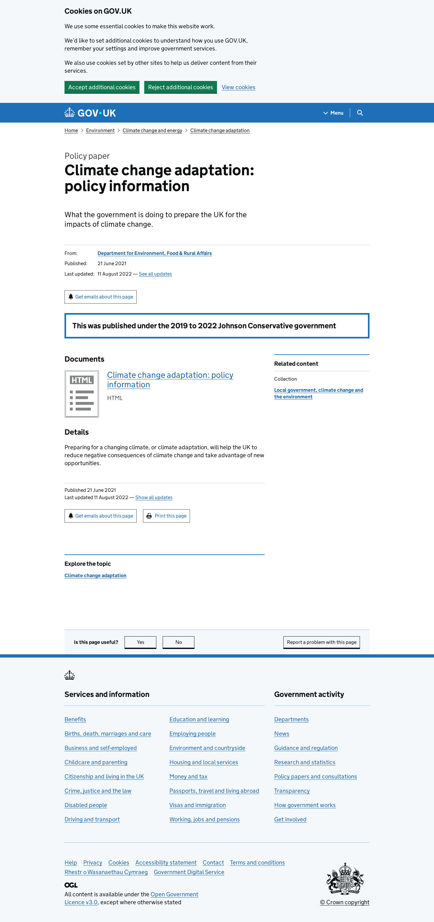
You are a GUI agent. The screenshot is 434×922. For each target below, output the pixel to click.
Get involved (290, 819)
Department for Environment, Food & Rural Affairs (155, 253)
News (281, 733)
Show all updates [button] (154, 497)
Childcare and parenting (95, 762)
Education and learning (199, 719)
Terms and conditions (257, 862)
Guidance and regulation (306, 748)
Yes (146, 642)
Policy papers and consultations (315, 776)
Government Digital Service (189, 872)
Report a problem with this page (321, 642)
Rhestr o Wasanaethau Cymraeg (106, 872)
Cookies (118, 862)
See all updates (155, 274)
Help (70, 862)
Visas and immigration (197, 805)
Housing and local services (203, 762)
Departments (291, 719)
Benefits (75, 719)
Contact (213, 862)
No (184, 642)
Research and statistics (305, 762)
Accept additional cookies (102, 87)
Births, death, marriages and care (107, 733)
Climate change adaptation (220, 130)
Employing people (192, 733)
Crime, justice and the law (98, 790)
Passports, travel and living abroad (214, 790)
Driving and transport (92, 819)
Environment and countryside (207, 748)
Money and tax (188, 776)
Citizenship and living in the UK (104, 776)
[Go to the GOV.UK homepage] (90, 113)
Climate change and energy (152, 130)
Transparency (292, 790)
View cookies (238, 87)
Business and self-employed (100, 748)
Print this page (170, 516)
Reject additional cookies (180, 87)
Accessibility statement (166, 862)
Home (71, 130)
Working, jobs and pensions (204, 819)
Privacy (92, 862)
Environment (100, 130)
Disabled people (85, 805)
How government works (305, 805)
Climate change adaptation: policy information (170, 380)
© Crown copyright (345, 902)
